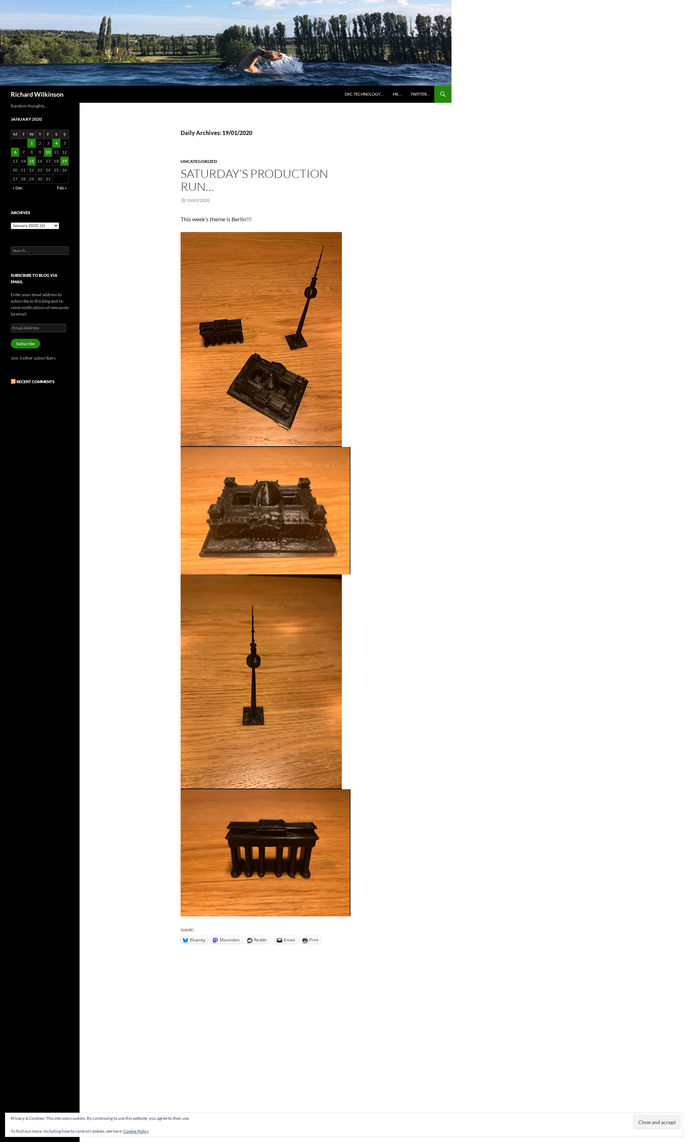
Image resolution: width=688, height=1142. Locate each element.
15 (31, 161)
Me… (397, 94)
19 (64, 161)
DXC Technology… (364, 94)
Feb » (62, 188)
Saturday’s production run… (254, 180)
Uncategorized (199, 161)
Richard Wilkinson (37, 94)
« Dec (18, 188)
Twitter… (420, 94)
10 (48, 152)
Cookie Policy (136, 1131)
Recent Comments (35, 381)
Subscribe (25, 343)
